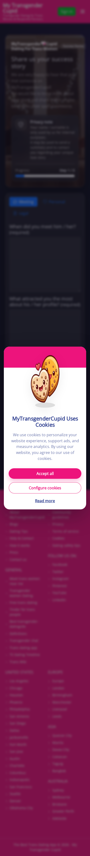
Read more (45, 500)
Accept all (45, 473)
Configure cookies (45, 488)
